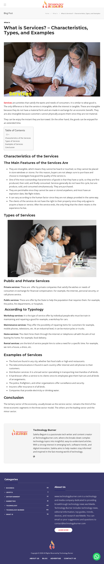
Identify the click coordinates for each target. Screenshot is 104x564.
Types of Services (12, 141)
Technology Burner (27, 510)
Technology (27, 505)
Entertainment (27, 497)
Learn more (63, 530)
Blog (44, 558)
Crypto (27, 492)
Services (8, 102)
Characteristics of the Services (18, 138)
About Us (34, 558)
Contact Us (70, 558)
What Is (55, 13)
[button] (96, 556)
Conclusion (10, 147)
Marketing (27, 501)
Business (27, 488)
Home (47, 13)
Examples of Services (14, 144)
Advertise (55, 558)
